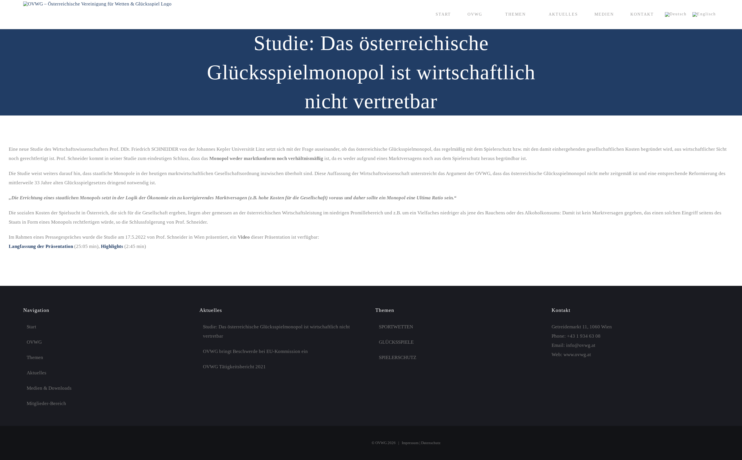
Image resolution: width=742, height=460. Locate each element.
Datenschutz (431, 443)
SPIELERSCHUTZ (397, 357)
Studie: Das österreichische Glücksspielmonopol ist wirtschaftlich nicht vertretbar (276, 331)
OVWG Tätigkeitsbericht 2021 (234, 366)
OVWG (34, 342)
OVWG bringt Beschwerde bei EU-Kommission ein (255, 351)
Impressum (410, 443)
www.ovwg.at (577, 354)
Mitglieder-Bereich (46, 403)
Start (31, 327)
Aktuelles (36, 373)
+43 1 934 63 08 (584, 336)
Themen (35, 357)
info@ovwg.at (580, 345)
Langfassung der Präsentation (41, 246)
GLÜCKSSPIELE (396, 342)
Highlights (112, 246)
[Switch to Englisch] (704, 14)
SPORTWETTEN (396, 327)
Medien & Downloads (49, 388)
